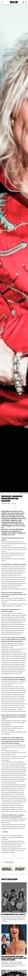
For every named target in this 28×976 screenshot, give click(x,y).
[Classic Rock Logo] (14, 2)
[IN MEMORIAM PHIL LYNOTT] (14, 897)
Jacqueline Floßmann (6, 503)
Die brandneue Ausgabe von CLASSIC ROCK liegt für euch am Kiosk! (13, 958)
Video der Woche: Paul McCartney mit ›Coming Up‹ (20, 869)
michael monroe (9, 862)
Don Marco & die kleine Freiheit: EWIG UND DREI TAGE (7, 869)
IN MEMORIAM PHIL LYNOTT (13, 914)
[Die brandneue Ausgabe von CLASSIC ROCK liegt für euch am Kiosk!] (14, 939)
